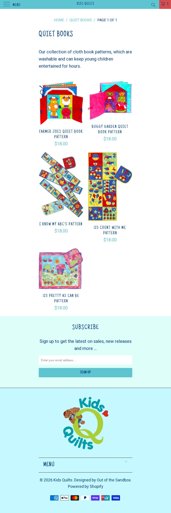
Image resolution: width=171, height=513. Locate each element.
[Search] (153, 4)
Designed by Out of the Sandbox (102, 480)
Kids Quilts (85, 4)
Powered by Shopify (85, 486)
